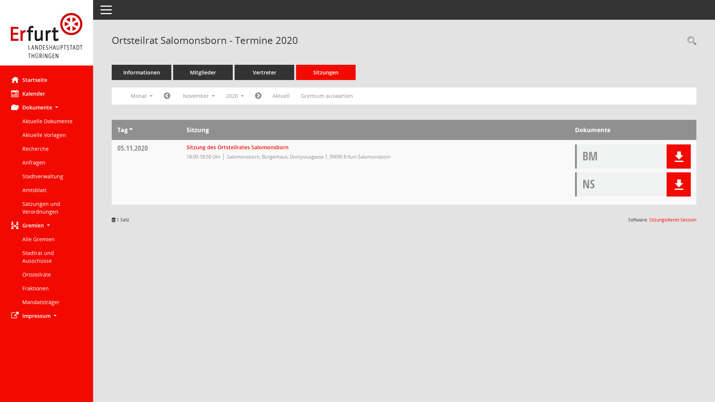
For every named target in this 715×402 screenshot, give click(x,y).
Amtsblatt (34, 190)
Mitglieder (203, 72)
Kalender (33, 93)
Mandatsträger (41, 302)
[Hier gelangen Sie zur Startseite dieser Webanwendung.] (46, 35)
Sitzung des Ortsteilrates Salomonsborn (238, 147)
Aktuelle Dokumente (47, 121)
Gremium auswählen (327, 95)
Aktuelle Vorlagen (44, 134)
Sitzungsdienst (672, 220)
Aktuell (281, 95)
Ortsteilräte (36, 274)
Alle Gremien (38, 239)
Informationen (141, 72)
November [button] (196, 95)
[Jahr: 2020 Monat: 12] (258, 96)
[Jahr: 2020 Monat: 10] (167, 96)
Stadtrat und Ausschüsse (38, 256)
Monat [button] (139, 95)
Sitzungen (326, 72)
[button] (46, 107)
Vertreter (264, 72)
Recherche (35, 148)
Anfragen (33, 162)
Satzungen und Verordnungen (41, 207)
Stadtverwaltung (42, 176)
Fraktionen (35, 288)
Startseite (34, 79)
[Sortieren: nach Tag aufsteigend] (131, 130)
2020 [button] (232, 95)
